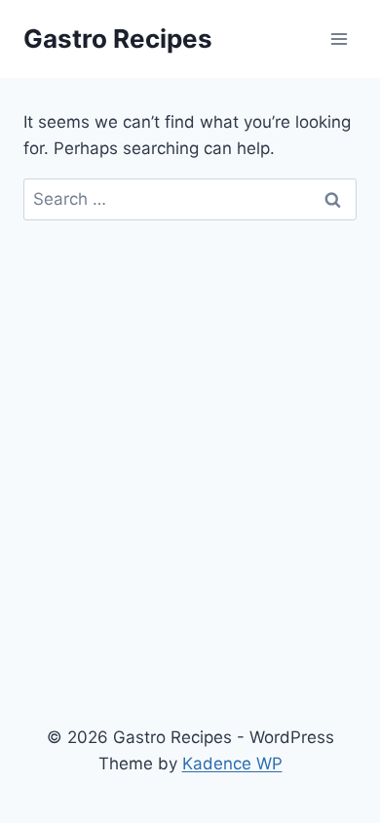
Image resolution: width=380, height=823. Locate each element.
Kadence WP (232, 763)
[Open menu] (339, 38)
